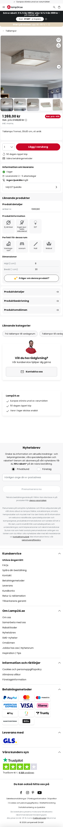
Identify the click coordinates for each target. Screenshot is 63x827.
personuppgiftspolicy (31, 540)
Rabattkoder (9, 627)
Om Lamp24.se (13, 611)
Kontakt (7, 575)
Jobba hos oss (10, 648)
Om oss (6, 617)
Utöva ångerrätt (12, 560)
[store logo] (16, 7)
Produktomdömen (15, 310)
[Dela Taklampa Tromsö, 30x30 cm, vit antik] (58, 45)
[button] (7, 105)
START (30, 19)
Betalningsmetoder (13, 580)
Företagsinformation (14, 679)
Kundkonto (8, 590)
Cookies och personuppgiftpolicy (24, 803)
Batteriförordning (48, 803)
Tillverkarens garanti (14, 601)
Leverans (7, 585)
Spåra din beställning (14, 570)
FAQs (5, 565)
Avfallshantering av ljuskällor (32, 807)
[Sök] (54, 7)
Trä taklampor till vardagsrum (20, 333)
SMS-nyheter (10, 637)
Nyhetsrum (27, 648)
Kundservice (11, 553)
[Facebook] (23, 792)
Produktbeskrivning (16, 301)
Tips (18, 653)
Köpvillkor (52, 798)
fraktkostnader (39, 818)
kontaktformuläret (21, 536)
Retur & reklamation (14, 596)
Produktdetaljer (14, 291)
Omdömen (8, 642)
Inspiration (8, 653)
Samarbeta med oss (14, 622)
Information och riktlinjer (21, 663)
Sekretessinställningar (16, 798)
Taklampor (11, 30)
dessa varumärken (37, 500)
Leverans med (13, 732)
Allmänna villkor (11, 674)
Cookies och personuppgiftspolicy (22, 669)
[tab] (31, 577)
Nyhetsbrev (9, 632)
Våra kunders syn (15, 752)
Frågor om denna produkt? (34, 278)
